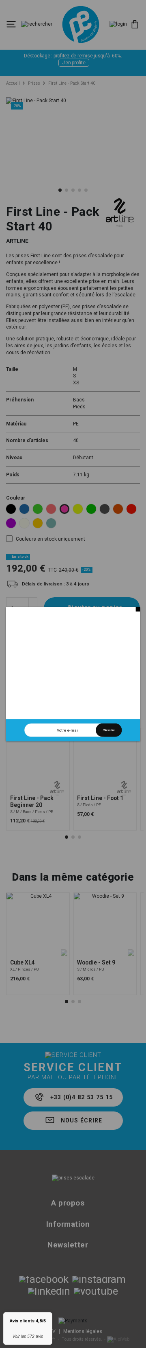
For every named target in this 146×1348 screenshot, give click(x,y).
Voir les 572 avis (28, 1336)
